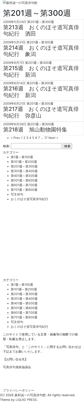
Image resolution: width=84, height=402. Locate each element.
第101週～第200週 (24, 162)
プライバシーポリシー (18, 390)
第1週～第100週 (22, 157)
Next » (53, 138)
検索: (6, 146)
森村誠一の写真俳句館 (30, 395)
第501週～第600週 (24, 180)
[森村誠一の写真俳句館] (20, 2)
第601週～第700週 (24, 185)
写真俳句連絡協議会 (17, 367)
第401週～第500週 (24, 176)
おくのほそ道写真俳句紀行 (29, 199)
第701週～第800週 (24, 190)
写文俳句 (17, 194)
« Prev (15, 138)
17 (45, 138)
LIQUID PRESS (26, 400)
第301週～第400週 (24, 171)
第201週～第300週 (24, 166)
